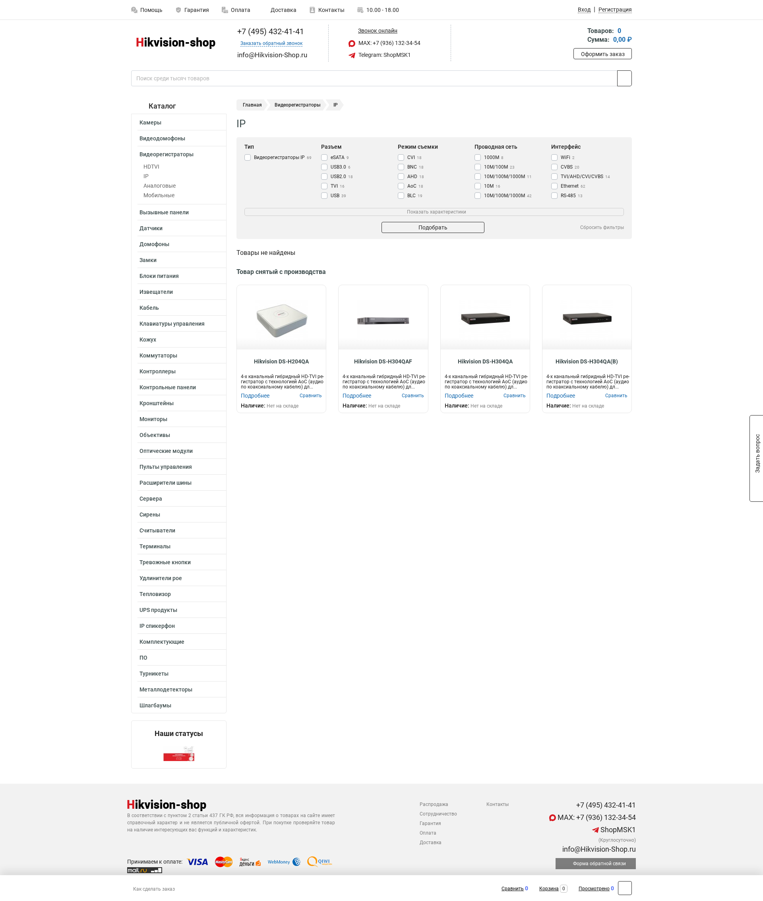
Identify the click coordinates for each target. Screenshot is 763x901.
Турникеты (153, 673)
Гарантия (196, 10)
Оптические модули (166, 451)
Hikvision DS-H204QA (281, 361)
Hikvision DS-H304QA (485, 361)
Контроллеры (157, 371)
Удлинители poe (160, 578)
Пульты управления (165, 467)
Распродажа (434, 804)
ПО (143, 657)
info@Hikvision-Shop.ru (598, 849)
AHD (415, 176)
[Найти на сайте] (624, 78)
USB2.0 (342, 176)
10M (492, 186)
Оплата (240, 10)
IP (146, 176)
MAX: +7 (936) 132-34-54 (388, 43)
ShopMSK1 (617, 829)
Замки (148, 260)
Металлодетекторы (165, 689)
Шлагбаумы (155, 705)
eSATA (340, 157)
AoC (415, 186)
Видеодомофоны (162, 138)
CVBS (570, 167)
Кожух (147, 339)
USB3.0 (341, 167)
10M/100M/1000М (508, 176)
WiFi (568, 157)
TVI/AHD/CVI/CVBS (585, 176)
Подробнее (255, 395)
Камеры (150, 122)
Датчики (151, 228)
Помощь (151, 10)
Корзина (549, 888)
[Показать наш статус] (178, 753)
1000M (494, 157)
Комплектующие (161, 642)
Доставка (282, 10)
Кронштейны (156, 403)
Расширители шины (165, 483)
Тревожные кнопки (165, 562)
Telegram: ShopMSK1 (384, 55)
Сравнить (513, 888)
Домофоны (154, 244)
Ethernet (573, 186)
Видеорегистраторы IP (283, 157)
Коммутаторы (158, 355)
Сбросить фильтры (602, 227)
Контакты (331, 10)
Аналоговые (159, 186)
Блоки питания (159, 276)
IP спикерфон (157, 626)
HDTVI (151, 166)
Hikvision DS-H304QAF (383, 361)
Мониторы (153, 419)
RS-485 (572, 195)
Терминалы (154, 546)
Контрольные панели (167, 387)
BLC (414, 195)
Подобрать (432, 227)
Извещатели (156, 292)
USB (338, 195)
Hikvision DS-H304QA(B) (587, 361)
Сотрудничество (438, 814)
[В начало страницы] (625, 888)
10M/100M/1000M (508, 195)
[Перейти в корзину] (579, 36)
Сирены (149, 514)
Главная (252, 105)
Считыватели (157, 530)
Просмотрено (594, 888)
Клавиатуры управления (172, 323)
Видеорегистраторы (166, 154)
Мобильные (158, 195)
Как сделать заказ (154, 889)
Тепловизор (155, 594)
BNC (415, 167)
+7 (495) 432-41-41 (269, 31)
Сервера (150, 498)
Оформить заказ (603, 54)
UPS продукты (158, 610)
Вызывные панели (164, 212)
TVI (338, 186)
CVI (414, 157)
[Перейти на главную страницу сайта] (176, 43)
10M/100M (499, 167)
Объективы (154, 435)
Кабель (149, 308)
